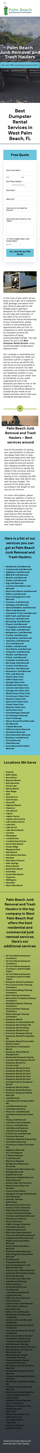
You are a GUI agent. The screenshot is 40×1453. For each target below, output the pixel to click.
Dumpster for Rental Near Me (20, 1022)
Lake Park (10, 824)
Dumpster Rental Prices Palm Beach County (20, 1042)
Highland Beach (13, 805)
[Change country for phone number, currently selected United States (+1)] (8, 185)
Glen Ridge (11, 791)
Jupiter (9, 813)
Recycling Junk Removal (17, 663)
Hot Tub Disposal (14, 1152)
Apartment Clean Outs (17, 701)
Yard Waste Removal (16, 1142)
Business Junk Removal (17, 737)
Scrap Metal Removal (16, 1287)
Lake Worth (11, 827)
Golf (8, 794)
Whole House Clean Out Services (17, 1187)
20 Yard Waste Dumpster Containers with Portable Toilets (18, 969)
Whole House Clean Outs (18, 693)
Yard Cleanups (13, 1196)
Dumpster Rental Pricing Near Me (20, 1037)
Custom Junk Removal (16, 665)
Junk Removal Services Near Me (19, 1115)
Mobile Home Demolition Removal (17, 1242)
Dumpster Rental (14, 1019)
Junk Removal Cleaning (17, 1344)
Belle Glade (11, 774)
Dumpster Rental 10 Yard (18, 1068)
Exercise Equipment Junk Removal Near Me (18, 1266)
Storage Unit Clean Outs (17, 690)
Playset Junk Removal (16, 624)
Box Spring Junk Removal (18, 621)
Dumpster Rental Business (18, 1090)
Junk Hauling (12, 1397)
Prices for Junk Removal (17, 1111)
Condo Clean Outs (15, 704)
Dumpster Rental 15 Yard (18, 1071)
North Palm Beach (14, 844)
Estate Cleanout (14, 1284)
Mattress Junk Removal (17, 618)
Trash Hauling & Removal (18, 1395)
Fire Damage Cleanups (17, 715)
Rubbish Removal (14, 1174)
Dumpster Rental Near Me (18, 1025)
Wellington (11, 880)
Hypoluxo (10, 808)
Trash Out (11, 1422)
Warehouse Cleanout (16, 1218)
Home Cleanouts (14, 1221)
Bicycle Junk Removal (16, 577)
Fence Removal (13, 740)
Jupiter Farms (12, 816)
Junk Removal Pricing (16, 1281)
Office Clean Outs (14, 679)
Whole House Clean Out (17, 1414)
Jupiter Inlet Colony (15, 819)
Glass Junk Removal (15, 610)
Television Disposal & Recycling (21, 1139)
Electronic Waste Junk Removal (21, 591)
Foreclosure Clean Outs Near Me (20, 1146)
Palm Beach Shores (15, 860)
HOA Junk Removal (15, 674)
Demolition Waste (14, 1419)
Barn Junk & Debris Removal (19, 1336)
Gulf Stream (12, 799)
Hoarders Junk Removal (17, 668)
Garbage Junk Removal (17, 605)
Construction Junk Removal (19, 1303)
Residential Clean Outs (17, 685)
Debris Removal (13, 1180)
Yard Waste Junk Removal (18, 649)
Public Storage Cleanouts (18, 1224)
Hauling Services (14, 1408)
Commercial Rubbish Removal (20, 1216)
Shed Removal (13, 743)
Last (22, 177)
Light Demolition (14, 1428)
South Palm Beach (14, 874)
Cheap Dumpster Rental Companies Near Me (17, 1361)
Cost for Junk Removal (17, 1125)
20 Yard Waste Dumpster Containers (18, 957)
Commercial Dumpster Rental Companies (20, 1331)
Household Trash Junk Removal (21, 613)
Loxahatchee (12, 838)
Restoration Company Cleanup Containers (21, 999)
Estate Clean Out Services (18, 1183)
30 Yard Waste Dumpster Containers (18, 962)
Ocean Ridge (12, 846)
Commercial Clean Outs (17, 688)
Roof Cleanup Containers (18, 995)
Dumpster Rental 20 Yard (18, 1073)
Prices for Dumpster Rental (19, 1033)
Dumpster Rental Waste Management (17, 1053)
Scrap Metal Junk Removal (19, 638)
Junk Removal (12, 1098)
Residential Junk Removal (18, 566)
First (7, 177)
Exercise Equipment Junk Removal (18, 598)
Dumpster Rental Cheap (17, 1027)
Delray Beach (12, 788)
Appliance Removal (15, 1150)
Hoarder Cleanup (14, 1199)
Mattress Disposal (15, 1161)
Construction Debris (16, 1191)
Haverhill (10, 802)
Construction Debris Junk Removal (18, 587)
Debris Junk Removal (16, 594)
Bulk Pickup (11, 1202)
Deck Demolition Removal (18, 735)
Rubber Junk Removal (16, 646)
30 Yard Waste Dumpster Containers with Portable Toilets (18, 977)
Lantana (10, 833)
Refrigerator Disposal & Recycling (17, 1165)
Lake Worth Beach (15, 830)
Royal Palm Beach (14, 869)
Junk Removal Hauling (16, 1130)
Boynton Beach (13, 780)
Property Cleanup (14, 1425)
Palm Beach (11, 852)
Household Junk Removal (18, 1338)
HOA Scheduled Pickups (17, 1210)
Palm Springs (12, 863)
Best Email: (11, 190)
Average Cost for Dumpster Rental (19, 1083)
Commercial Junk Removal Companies (19, 1321)
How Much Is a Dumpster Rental (18, 1048)
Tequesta (10, 877)
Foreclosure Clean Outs (17, 696)
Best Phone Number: (14, 181)
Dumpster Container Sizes (18, 1406)
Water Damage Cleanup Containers (17, 1015)
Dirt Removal (12, 723)
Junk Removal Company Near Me (20, 1102)
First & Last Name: (13, 170)
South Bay (11, 871)
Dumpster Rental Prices (17, 1030)
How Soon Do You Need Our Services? (16, 209)
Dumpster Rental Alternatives (20, 1273)
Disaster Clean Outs (15, 707)
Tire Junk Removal (15, 643)
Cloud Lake (11, 786)
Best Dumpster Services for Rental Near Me (19, 1351)
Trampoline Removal (16, 1262)
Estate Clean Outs (15, 676)
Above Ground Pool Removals (20, 721)
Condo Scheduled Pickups (18, 1213)
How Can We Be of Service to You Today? (18, 220)
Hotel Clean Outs (14, 710)
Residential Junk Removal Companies (18, 1315)
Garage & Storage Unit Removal (21, 1193)
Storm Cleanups (14, 718)
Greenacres (12, 797)
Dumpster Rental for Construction (16, 1064)
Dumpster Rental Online (17, 1087)
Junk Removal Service (16, 1106)
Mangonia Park (13, 849)
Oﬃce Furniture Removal (18, 1298)
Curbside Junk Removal (17, 660)
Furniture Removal (15, 1136)
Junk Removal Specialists (18, 1341)
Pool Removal (12, 1259)
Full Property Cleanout (17, 1306)
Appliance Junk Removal (17, 572)
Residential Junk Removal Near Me (21, 1382)
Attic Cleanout (13, 1300)
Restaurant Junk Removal (18, 671)
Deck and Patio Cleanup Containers (17, 1010)
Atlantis (10, 772)
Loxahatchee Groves (16, 841)
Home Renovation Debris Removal (18, 747)
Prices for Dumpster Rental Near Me (19, 1094)
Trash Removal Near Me (17, 1292)
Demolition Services (15, 1227)
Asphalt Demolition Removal (19, 1238)
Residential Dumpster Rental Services (20, 1372)
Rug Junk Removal (14, 583)
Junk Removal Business (17, 1128)
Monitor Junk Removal (16, 654)
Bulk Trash (11, 1411)
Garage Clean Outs (15, 682)
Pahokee (10, 857)
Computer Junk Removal (18, 652)
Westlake (10, 882)
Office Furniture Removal (18, 729)
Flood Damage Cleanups (18, 712)
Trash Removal (13, 1158)
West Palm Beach (14, 885)
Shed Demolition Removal (18, 1251)
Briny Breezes (12, 783)
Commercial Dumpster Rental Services (20, 1377)
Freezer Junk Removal (16, 635)
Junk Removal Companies (18, 1122)
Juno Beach (11, 810)
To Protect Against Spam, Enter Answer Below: (17, 240)
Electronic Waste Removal (18, 1232)
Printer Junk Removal (16, 657)
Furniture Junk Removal (17, 602)
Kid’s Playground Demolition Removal (19, 1255)
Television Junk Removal (17, 640)
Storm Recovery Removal (18, 1278)
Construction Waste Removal (20, 1169)
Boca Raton (11, 777)
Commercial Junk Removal (19, 569)
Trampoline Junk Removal (18, 627)
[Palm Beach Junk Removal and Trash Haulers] (17, 10)
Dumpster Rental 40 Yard (18, 1079)
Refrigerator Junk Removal (19, 632)
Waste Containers (15, 1403)
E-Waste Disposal (14, 1155)
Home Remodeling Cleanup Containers (19, 991)
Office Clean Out (14, 1417)
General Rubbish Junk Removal (21, 607)
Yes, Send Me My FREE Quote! (20, 252)
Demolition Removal (15, 732)
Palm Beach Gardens (16, 855)
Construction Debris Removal (20, 1270)
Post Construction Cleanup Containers (19, 986)
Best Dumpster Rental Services (21, 1347)
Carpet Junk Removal (16, 580)
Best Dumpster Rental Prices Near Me (20, 1366)
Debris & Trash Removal (17, 1311)
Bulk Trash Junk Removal (18, 616)
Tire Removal (12, 1289)
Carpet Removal (13, 1295)
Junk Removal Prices (16, 1109)
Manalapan (11, 835)
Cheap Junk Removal (16, 1119)
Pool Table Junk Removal (18, 629)
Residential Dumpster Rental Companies (20, 1326)
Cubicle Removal (14, 726)
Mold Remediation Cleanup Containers (19, 1004)
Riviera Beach (12, 866)
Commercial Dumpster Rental (20, 1060)
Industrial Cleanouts (16, 1229)
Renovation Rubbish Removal (19, 1177)
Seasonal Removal (15, 1276)
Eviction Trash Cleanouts (18, 1207)
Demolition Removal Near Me (20, 1392)
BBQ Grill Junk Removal (17, 575)
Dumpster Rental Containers (20, 982)
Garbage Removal (14, 1172)
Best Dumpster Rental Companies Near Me (16, 1356)
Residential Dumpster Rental (20, 1057)
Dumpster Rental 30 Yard (18, 1076)
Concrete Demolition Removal (20, 1235)
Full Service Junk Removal (18, 1133)
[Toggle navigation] (5, 3)
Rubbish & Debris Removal (18, 1400)
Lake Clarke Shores (15, 821)
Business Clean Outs (16, 699)
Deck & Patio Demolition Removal (17, 1247)
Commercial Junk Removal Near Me (19, 1388)
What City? (11, 199)
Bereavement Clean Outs (18, 1205)
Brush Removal (13, 1309)
